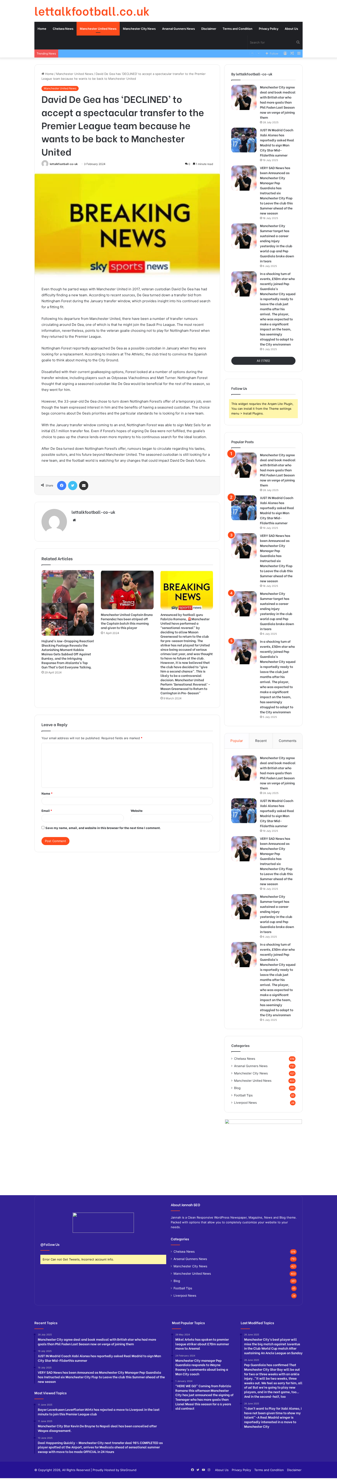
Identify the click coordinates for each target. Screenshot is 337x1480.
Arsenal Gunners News (178, 28)
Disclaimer (208, 28)
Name (46, 793)
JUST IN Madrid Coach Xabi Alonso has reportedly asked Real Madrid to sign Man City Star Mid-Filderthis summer (277, 142)
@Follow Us (49, 1244)
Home (42, 28)
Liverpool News (245, 1102)
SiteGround (128, 1470)
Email (46, 811)
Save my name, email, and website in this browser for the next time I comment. (103, 828)
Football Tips (243, 1095)
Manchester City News (139, 28)
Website (137, 811)
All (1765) (263, 360)
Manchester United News (98, 28)
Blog (237, 1088)
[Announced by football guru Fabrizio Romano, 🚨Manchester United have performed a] (186, 590)
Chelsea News (63, 28)
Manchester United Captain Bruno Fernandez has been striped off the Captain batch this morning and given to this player (127, 621)
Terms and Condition (237, 28)
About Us (291, 28)
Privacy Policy (268, 28)
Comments (287, 741)
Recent (261, 741)
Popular (236, 741)
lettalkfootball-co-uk (64, 164)
